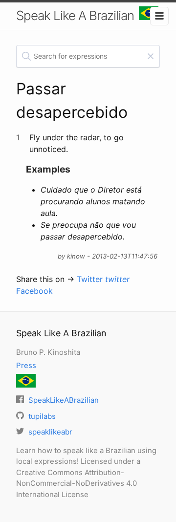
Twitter (103, 279)
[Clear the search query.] (151, 56)
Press (26, 365)
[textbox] (88, 56)
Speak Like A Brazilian (75, 15)
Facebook (34, 291)
